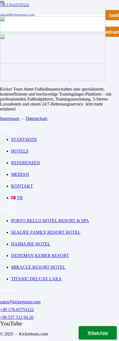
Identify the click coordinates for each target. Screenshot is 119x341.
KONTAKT (22, 186)
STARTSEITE (24, 139)
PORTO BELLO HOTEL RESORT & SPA (50, 220)
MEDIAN (20, 174)
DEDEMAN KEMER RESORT (40, 255)
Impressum (10, 118)
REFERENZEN (25, 162)
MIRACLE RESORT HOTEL (38, 267)
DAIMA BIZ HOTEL (30, 244)
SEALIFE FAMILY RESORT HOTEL (46, 232)
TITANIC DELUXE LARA (36, 278)
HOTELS (20, 151)
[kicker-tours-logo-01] (52, 62)
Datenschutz (36, 118)
